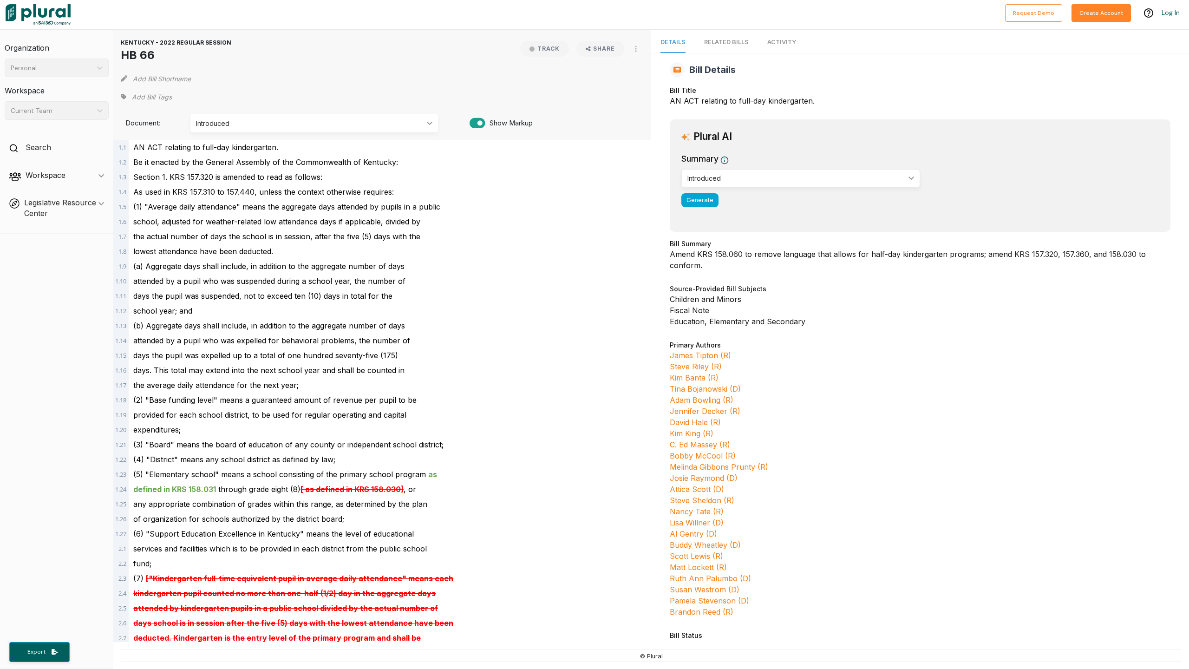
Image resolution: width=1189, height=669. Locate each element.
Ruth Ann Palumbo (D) (710, 578)
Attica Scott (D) (697, 489)
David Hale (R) (695, 422)
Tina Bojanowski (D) (705, 389)
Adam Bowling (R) (701, 400)
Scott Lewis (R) (696, 556)
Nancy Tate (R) (697, 511)
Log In (1171, 12)
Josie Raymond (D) (704, 478)
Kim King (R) (691, 433)
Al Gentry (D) (693, 533)
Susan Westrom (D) (704, 589)
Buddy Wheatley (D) (705, 545)
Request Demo (1033, 13)
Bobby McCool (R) (703, 455)
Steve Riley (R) (696, 366)
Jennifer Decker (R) (705, 411)
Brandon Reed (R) (701, 612)
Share (604, 48)
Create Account (1101, 13)
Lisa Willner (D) (697, 522)
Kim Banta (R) (694, 377)
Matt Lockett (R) (698, 567)
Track (548, 48)
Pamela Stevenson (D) (709, 600)
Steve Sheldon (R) (702, 500)
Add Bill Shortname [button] (162, 79)
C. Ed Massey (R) (700, 444)
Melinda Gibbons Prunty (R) (719, 467)
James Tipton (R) (700, 355)
